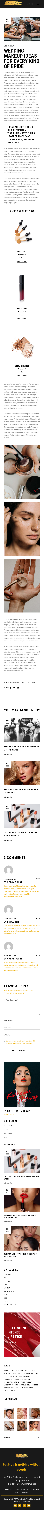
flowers (26, 1376)
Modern (15, 1385)
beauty (28, 1370)
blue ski (7, 1373)
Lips (5, 46)
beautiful (20, 1370)
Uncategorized (10, 1305)
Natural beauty (10, 1291)
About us (8, 1489)
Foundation (8, 1379)
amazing (7, 1370)
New (28, 1385)
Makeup (11, 46)
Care (19, 1373)
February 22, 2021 (10, 879)
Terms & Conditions (22, 1493)
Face (20, 1376)
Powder (7, 1388)
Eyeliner (34, 1373)
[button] (8, 28)
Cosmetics (8, 1274)
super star (28, 1388)
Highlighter (25, 1379)
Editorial (26, 1373)
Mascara (7, 1385)
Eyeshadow (14, 683)
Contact (16, 1489)
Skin (5, 1298)
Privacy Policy (26, 1489)
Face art (7, 1281)
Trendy (7, 1301)
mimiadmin (8, 754)
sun (21, 1388)
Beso (34, 1370)
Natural (23, 1385)
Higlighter (25, 683)
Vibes (13, 1391)
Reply (38, 879)
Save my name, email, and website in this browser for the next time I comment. (21, 1042)
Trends (7, 1391)
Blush (6, 683)
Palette (35, 1385)
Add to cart (22, 261)
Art (13, 1370)
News (6, 1295)
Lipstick (34, 683)
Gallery (36, 1489)
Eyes (5, 1278)
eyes (5, 1376)
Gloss (16, 1379)
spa (17, 1388)
